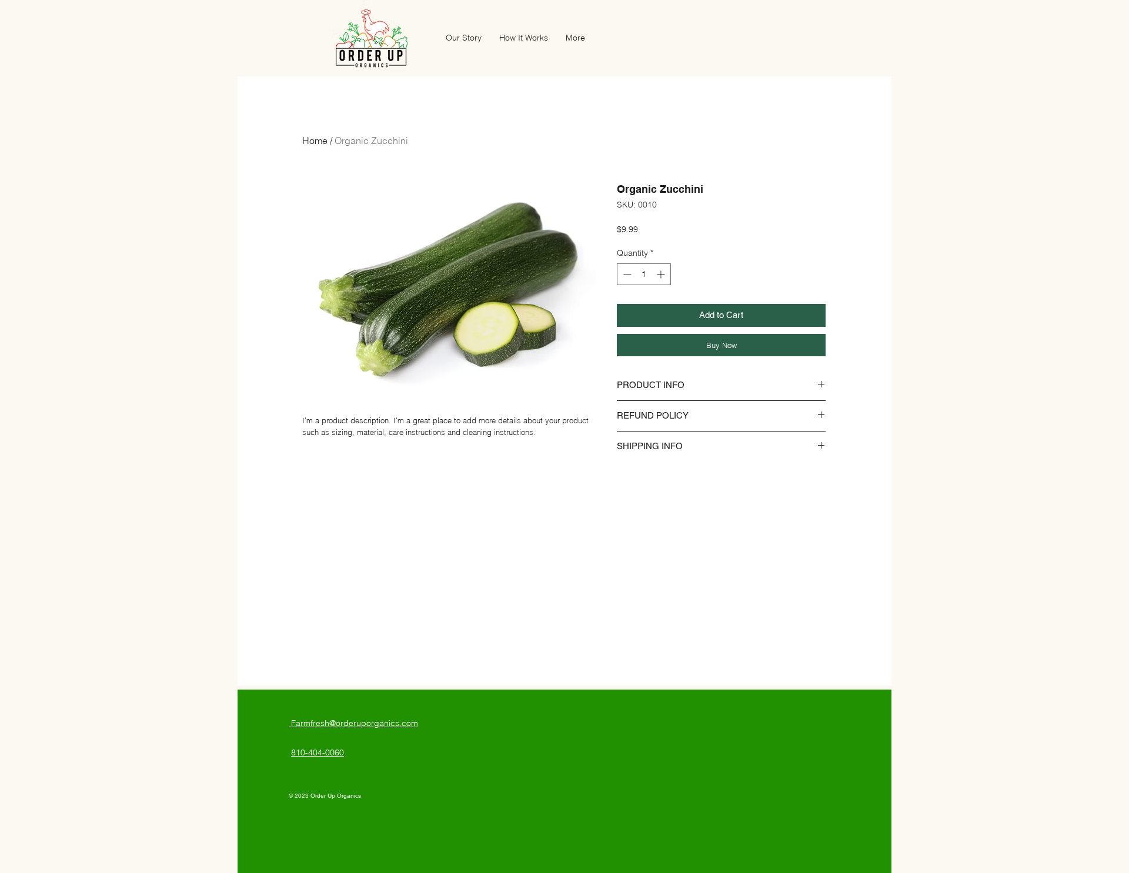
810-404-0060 (317, 752)
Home (315, 140)
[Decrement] (626, 274)
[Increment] (661, 274)
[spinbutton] (643, 274)
